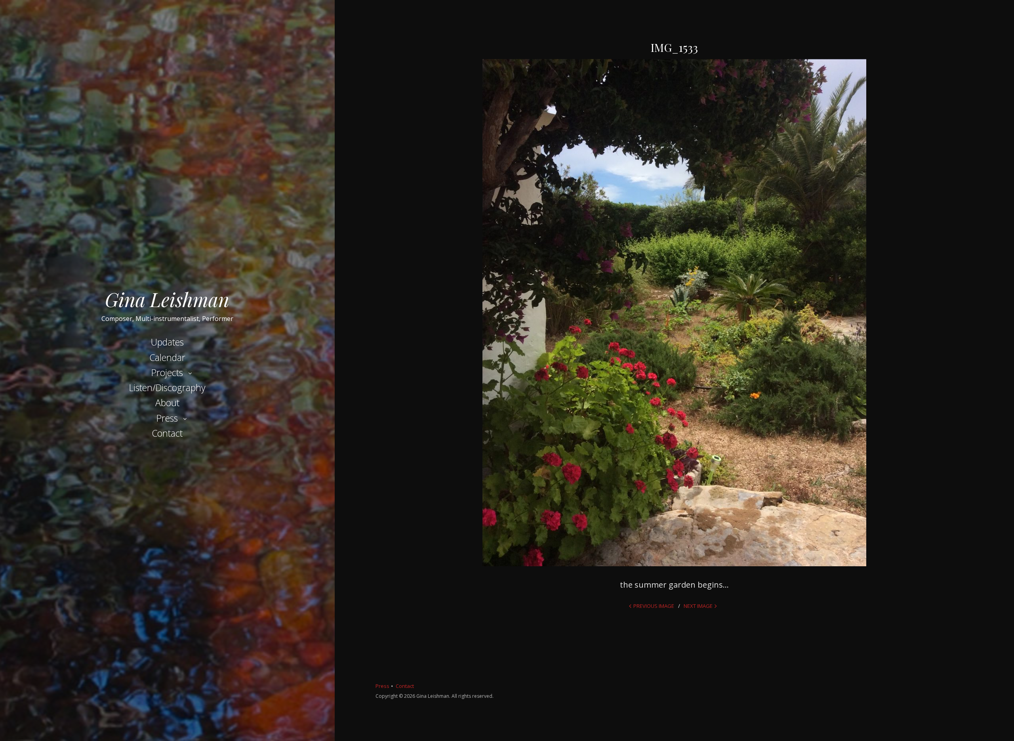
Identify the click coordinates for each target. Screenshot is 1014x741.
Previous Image (653, 605)
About (167, 402)
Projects (167, 372)
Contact (167, 433)
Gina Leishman (167, 299)
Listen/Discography (167, 387)
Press (167, 418)
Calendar (167, 357)
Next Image (698, 605)
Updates (167, 342)
